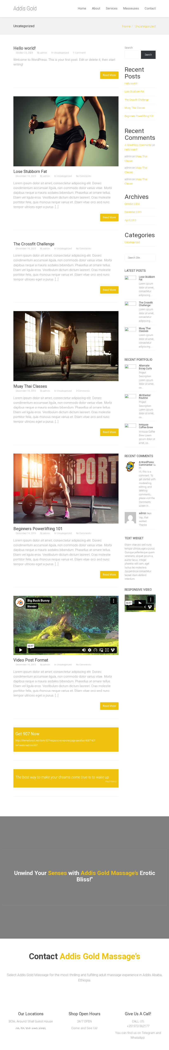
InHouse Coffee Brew (146, 426)
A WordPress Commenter (138, 145)
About (96, 8)
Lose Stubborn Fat (30, 171)
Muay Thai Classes (30, 386)
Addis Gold (25, 9)
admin (43, 52)
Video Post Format (30, 660)
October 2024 (132, 204)
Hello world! (24, 48)
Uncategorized (145, 26)
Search (129, 47)
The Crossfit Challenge (33, 244)
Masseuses (131, 8)
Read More (109, 75)
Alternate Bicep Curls (145, 367)
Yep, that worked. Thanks (143, 521)
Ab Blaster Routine (145, 396)
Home (82, 8)
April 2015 (130, 220)
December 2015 (133, 212)
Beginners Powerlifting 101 (38, 528)
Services (111, 8)
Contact (150, 8)
